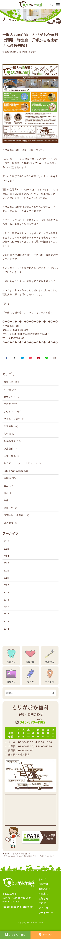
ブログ (25, 51)
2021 (6, 577)
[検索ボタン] (51, 4)
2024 (6, 556)
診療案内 (43, 893)
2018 (6, 599)
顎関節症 (10, 522)
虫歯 (8, 500)
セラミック (11, 396)
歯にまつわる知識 (16, 470)
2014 (6, 628)
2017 (6, 606)
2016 (6, 614)
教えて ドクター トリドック (23, 463)
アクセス (43, 907)
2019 (6, 592)
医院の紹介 (45, 888)
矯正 (8, 492)
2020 (6, 585)
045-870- (32, 721)
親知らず (10, 507)
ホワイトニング (14, 411)
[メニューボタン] (58, 4)
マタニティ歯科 (14, 418)
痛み (8, 485)
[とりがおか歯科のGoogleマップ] (30, 810)
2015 (6, 621)
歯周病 (10, 478)
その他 (10, 389)
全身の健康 (12, 441)
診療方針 (43, 884)
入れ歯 (9, 433)
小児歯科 (11, 448)
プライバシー (46, 912)
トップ (42, 879)
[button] (6, 358)
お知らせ (11, 381)
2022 (6, 570)
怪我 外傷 (11, 455)
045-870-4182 (11, 901)
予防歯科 (32, 51)
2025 (6, 548)
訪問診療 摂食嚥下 (16, 515)
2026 (6, 541)
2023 (6, 563)
